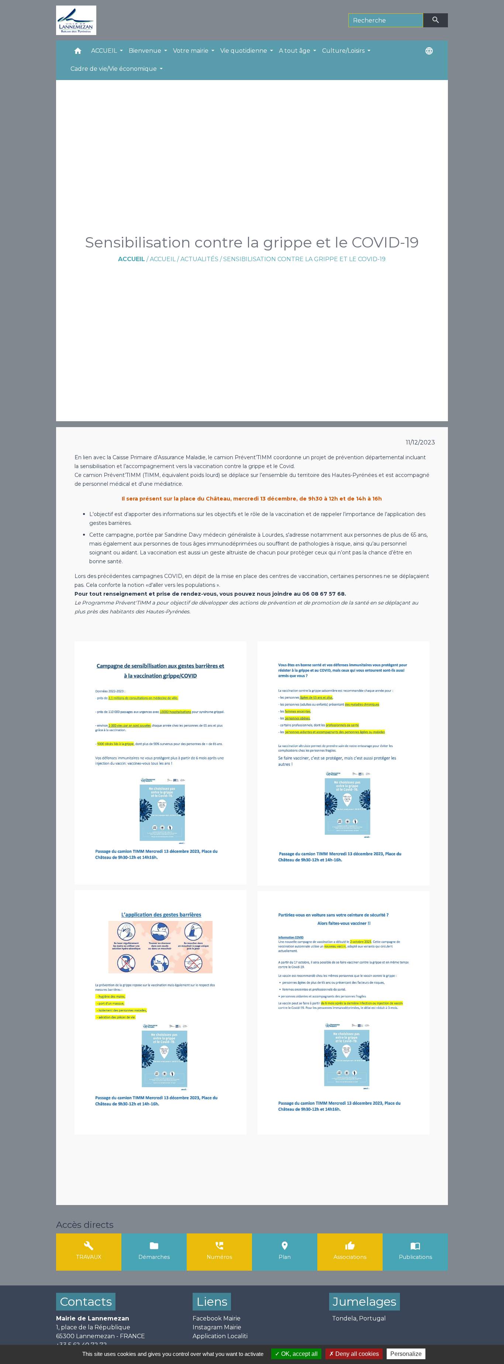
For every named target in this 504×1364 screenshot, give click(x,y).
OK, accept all (299, 1354)
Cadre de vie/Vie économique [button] (114, 68)
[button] (78, 53)
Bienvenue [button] (146, 50)
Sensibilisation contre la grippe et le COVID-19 (304, 259)
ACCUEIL (163, 259)
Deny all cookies (356, 1354)
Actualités (199, 259)
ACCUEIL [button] (104, 50)
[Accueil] (76, 20)
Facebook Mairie (217, 1318)
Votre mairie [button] (191, 50)
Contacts (86, 1301)
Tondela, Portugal (359, 1318)
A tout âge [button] (295, 50)
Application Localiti (220, 1336)
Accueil (131, 259)
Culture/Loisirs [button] (344, 50)
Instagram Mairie (217, 1327)
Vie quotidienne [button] (244, 50)
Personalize (406, 1354)
